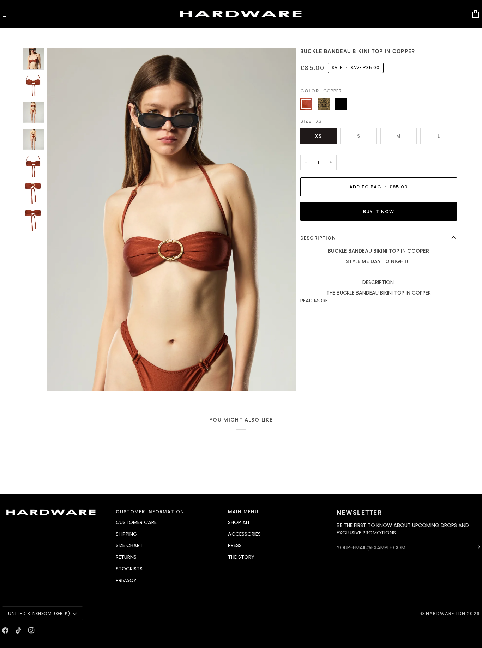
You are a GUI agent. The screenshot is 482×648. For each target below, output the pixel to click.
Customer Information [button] (150, 511)
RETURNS (126, 557)
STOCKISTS (129, 568)
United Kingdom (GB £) (39, 613)
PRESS (235, 545)
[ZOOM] (171, 220)
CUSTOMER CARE (136, 522)
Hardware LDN (445, 613)
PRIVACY (126, 580)
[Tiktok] (18, 630)
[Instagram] (31, 630)
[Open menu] (12, 14)
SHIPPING (126, 534)
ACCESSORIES (244, 534)
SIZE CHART (129, 545)
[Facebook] (5, 630)
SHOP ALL (239, 522)
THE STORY (241, 557)
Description (318, 238)
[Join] (474, 546)
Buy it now (378, 211)
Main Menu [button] (243, 511)
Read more (314, 300)
